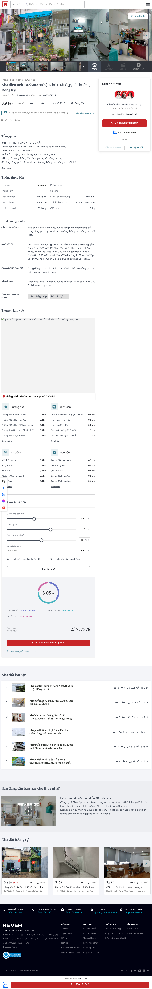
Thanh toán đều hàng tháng (67, 559)
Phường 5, (30, 891)
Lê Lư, (69, 891)
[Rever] (30, 925)
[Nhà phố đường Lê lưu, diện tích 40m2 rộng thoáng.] (76, 862)
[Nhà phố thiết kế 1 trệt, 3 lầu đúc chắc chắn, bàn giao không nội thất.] (18, 732)
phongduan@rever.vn (106, 913)
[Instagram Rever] (144, 970)
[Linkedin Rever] (139, 970)
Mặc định (13, 551)
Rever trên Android (135, 934)
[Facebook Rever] (131, 970)
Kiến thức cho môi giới (115, 938)
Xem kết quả (48, 569)
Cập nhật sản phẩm (114, 934)
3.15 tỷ (59, 882)
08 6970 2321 (10, 943)
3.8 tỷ (8, 882)
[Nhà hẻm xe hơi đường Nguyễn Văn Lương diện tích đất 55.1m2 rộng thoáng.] (18, 717)
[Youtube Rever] (148, 970)
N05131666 (111, 891)
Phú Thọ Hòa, (79, 891)
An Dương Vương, (127, 891)
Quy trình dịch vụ (91, 953)
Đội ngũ (65, 938)
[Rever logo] (5, 4)
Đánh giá (123, 970)
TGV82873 (9, 891)
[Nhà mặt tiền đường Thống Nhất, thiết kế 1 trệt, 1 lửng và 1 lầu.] (18, 687)
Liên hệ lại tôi (136, 148)
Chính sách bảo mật (70, 948)
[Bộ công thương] (12, 955)
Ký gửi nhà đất (89, 929)
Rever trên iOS (133, 929)
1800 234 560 (44, 913)
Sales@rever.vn (74, 913)
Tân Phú (89, 891)
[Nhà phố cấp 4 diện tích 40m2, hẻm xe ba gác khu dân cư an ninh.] (25, 862)
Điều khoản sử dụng (70, 953)
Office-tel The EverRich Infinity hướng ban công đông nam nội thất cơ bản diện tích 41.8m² (125, 887)
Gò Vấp (31, 80)
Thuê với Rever (89, 938)
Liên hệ (64, 943)
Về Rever (65, 929)
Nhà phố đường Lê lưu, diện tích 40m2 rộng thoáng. (75, 887)
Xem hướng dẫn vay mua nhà (23, 652)
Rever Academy (90, 943)
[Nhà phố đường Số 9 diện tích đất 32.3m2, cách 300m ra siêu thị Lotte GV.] (18, 746)
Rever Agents (89, 948)
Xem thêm (6, 168)
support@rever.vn (133, 913)
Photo (94, 69)
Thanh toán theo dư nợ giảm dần (26, 559)
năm (87, 540)
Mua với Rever (89, 934)
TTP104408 (60, 891)
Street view (138, 69)
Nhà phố (41, 185)
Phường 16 (20, 80)
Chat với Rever (113, 148)
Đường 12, (20, 891)
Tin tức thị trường (113, 929)
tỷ (88, 519)
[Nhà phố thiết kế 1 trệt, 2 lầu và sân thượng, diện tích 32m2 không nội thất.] (18, 761)
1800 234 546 (81, 984)
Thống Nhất (7, 80)
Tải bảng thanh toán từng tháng (49, 643)
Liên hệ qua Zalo (127, 132)
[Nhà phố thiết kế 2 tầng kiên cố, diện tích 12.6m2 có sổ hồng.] (18, 702)
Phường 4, (140, 891)
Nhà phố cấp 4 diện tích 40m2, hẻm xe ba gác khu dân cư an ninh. (23, 887)
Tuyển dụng (66, 934)
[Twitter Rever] (135, 970)
